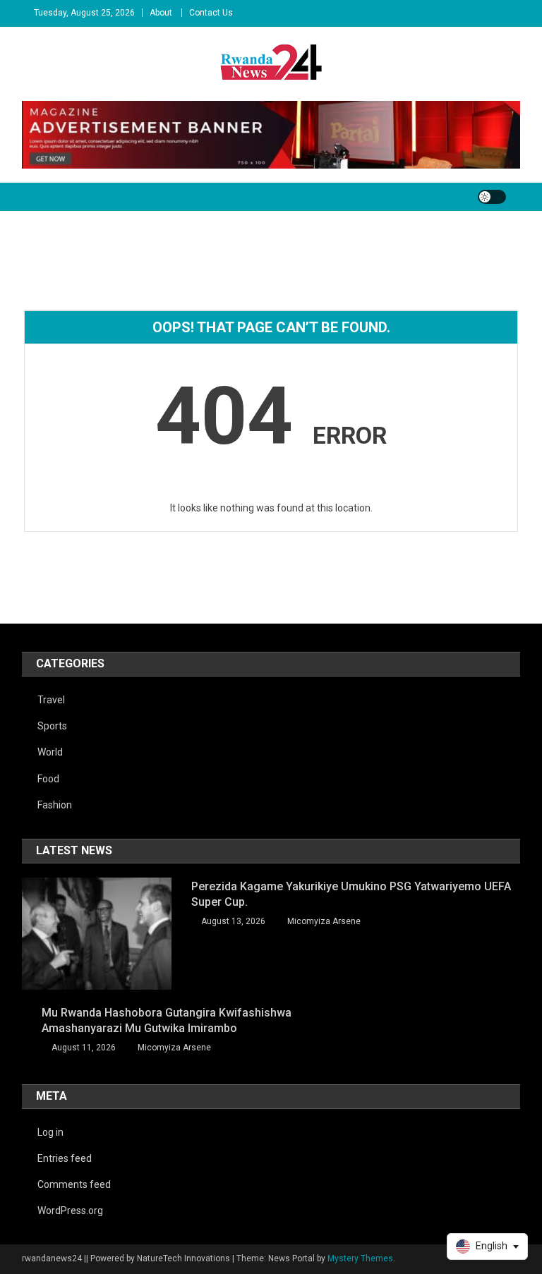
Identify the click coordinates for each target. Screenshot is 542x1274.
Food (48, 778)
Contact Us (211, 13)
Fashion (54, 805)
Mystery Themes (360, 1258)
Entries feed (64, 1158)
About (161, 13)
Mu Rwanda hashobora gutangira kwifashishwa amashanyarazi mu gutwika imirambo (166, 1020)
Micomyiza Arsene (324, 921)
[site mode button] (492, 197)
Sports (52, 726)
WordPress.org (70, 1210)
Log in (50, 1132)
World (50, 752)
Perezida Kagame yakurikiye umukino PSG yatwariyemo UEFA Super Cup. (351, 894)
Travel (51, 699)
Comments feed (74, 1184)
